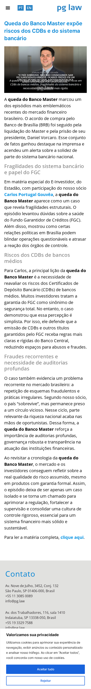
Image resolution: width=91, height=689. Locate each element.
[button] (7, 7)
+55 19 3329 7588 (19, 622)
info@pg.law (15, 601)
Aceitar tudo (45, 669)
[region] (45, 658)
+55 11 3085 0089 (19, 596)
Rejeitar (45, 680)
